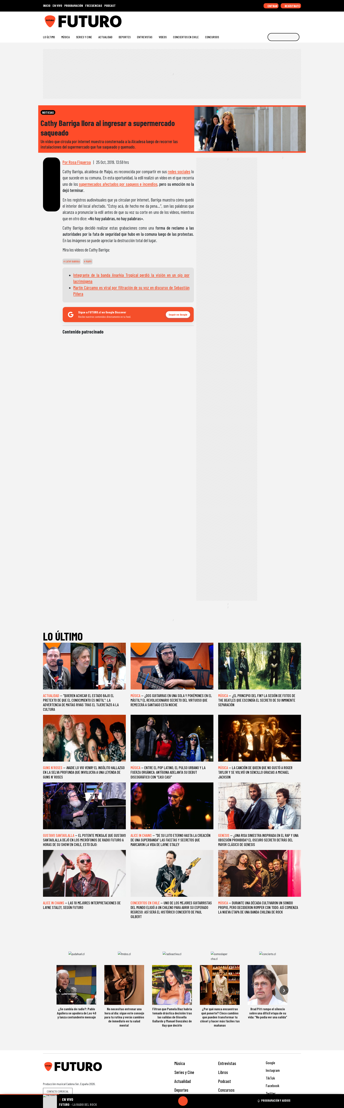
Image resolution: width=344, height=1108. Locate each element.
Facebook (272, 1085)
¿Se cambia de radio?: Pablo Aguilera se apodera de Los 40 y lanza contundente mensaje (76, 1013)
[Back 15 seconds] (173, 1101)
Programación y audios (276, 1100)
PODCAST (110, 5)
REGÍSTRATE (292, 6)
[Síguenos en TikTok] (267, 20)
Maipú (88, 261)
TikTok (270, 1078)
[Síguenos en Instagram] (261, 20)
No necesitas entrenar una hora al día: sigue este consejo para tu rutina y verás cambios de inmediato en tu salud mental (124, 1017)
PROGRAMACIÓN (73, 5)
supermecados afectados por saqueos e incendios (118, 184)
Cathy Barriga (72, 261)
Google (270, 1062)
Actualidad (105, 37)
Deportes (125, 37)
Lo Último (49, 37)
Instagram (272, 1070)
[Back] (164, 1101)
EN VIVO (57, 5)
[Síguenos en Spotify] (293, 20)
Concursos (212, 37)
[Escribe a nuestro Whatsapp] (299, 20)
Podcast (224, 1081)
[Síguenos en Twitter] (280, 20)
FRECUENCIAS (93, 5)
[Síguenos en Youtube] (286, 20)
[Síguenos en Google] (254, 20)
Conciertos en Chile (186, 37)
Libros (223, 1072)
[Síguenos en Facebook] (274, 20)
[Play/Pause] (183, 1101)
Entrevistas (144, 37)
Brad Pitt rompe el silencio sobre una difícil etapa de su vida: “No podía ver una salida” (267, 1013)
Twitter (270, 1093)
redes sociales (179, 171)
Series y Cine (84, 37)
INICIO (46, 5)
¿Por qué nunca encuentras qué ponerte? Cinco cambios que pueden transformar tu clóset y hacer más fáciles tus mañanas (220, 1017)
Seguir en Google (178, 314)
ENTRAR (272, 6)
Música (65, 37)
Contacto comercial (58, 1091)
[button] (29, 1094)
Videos (163, 37)
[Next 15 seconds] (192, 1101)
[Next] (202, 1101)
